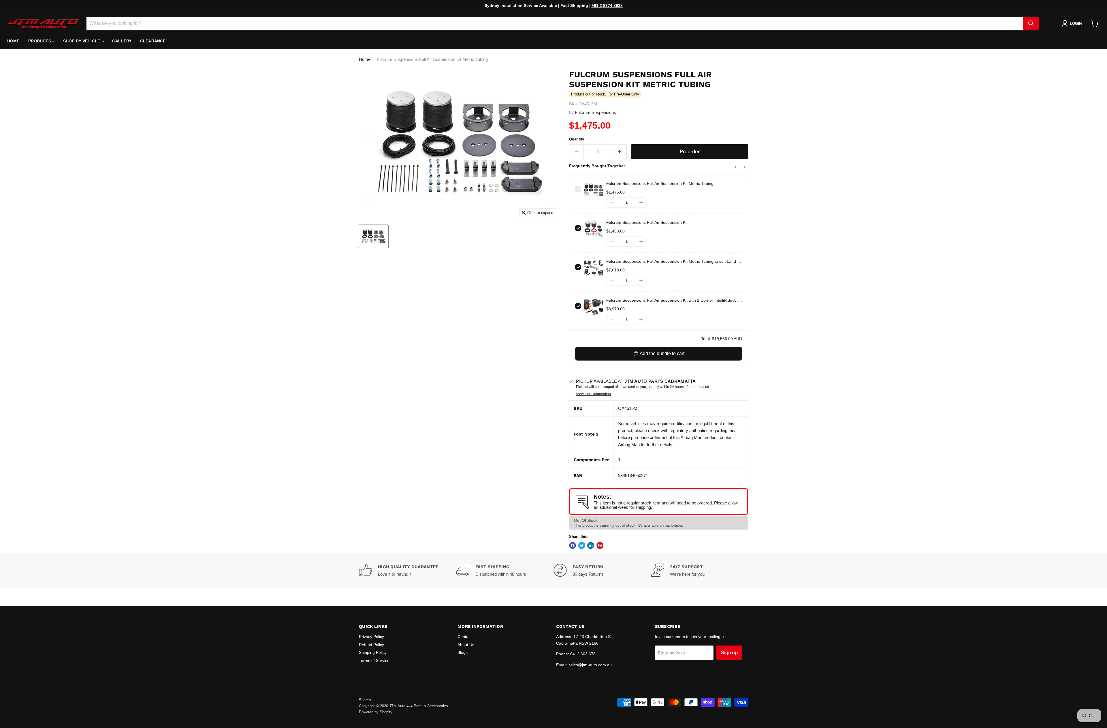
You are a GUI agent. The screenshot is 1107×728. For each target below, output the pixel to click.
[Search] (1031, 23)
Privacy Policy (371, 636)
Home (13, 41)
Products (40, 41)
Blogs (463, 652)
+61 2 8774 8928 (607, 5)
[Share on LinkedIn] (590, 545)
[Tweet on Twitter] (581, 545)
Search (365, 700)
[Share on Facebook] (572, 545)
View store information (593, 394)
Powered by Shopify (375, 712)
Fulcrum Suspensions (595, 112)
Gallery (121, 41)
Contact (465, 636)
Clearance (152, 41)
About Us (466, 644)
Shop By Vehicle (82, 41)
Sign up (729, 652)
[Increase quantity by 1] (620, 151)
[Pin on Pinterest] (599, 545)
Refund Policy (371, 644)
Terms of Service (374, 660)
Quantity (576, 139)
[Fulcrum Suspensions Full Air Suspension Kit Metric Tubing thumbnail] (373, 236)
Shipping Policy (373, 652)
